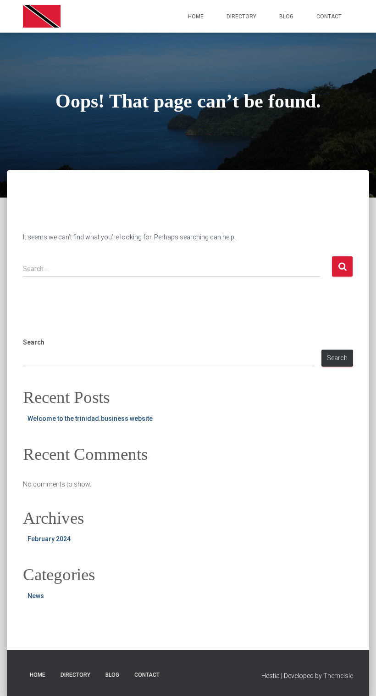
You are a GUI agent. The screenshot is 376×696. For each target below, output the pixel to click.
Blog (286, 16)
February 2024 (49, 539)
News (36, 596)
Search (33, 342)
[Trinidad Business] (41, 16)
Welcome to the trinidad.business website (90, 418)
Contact (329, 16)
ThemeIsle (338, 675)
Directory (241, 16)
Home (196, 16)
